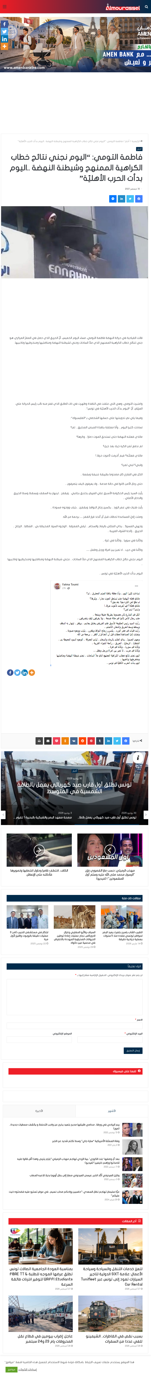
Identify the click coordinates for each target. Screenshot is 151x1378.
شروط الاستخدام (57, 1362)
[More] (32, 672)
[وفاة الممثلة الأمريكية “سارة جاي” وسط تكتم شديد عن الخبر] (132, 1147)
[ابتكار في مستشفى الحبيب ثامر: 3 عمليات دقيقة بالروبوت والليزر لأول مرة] (27, 917)
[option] (74, 788)
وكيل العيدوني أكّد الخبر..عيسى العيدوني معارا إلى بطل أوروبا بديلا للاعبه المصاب (75, 1175)
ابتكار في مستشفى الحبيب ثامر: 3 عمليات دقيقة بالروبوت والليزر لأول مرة (29, 936)
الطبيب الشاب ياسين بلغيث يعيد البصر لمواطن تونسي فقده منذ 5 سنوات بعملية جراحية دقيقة (123, 936)
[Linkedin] (24, 672)
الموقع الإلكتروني (62, 1033)
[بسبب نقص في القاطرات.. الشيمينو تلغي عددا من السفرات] (110, 1314)
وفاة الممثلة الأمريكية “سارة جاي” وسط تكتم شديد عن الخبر (86, 1141)
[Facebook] (10, 672)
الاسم (139, 1020)
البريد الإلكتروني (134, 1033)
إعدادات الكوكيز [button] (27, 1369)
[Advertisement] (75, 104)
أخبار (127, 141)
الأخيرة (39, 1110)
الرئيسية (136, 141)
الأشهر (112, 1110)
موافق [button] (11, 1369)
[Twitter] (17, 672)
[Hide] (1, 53)
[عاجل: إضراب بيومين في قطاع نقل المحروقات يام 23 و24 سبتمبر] (40, 1314)
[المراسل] (122, 7)
